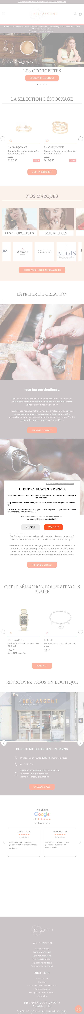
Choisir (30, 527)
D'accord (53, 527)
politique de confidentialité (45, 519)
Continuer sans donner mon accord (60, 484)
